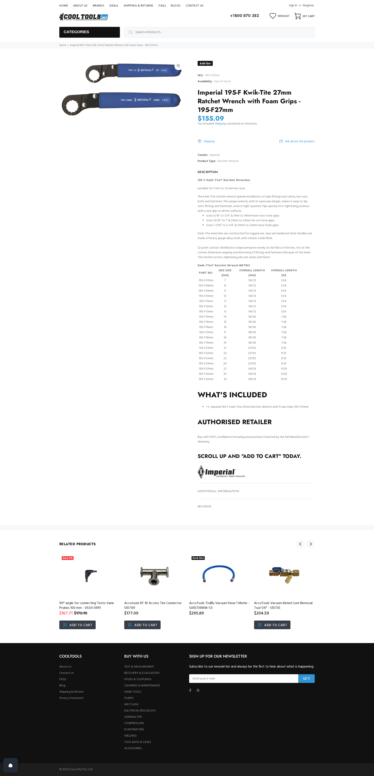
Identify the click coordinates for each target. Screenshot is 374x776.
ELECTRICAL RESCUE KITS (140, 710)
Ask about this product (300, 141)
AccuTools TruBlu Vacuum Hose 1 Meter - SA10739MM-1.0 (219, 605)
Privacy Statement (71, 698)
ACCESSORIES (133, 748)
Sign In (293, 5)
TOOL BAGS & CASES (137, 742)
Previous (300, 544)
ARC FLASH (131, 704)
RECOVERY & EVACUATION (141, 673)
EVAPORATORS (134, 729)
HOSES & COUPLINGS (138, 679)
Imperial (215, 155)
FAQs (62, 679)
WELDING (130, 735)
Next (310, 544)
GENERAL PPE (133, 717)
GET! (306, 679)
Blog (62, 685)
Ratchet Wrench (228, 161)
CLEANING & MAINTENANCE (142, 685)
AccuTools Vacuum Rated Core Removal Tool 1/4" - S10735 (283, 605)
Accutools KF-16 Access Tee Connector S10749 (153, 605)
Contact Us (66, 673)
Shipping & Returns (71, 691)
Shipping (220, 123)
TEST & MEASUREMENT (139, 666)
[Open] (10, 765)
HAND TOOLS (132, 691)
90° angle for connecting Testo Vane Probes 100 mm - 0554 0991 (86, 605)
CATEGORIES (76, 32)
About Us (65, 666)
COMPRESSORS (134, 723)
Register (308, 5)
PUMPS (129, 698)
